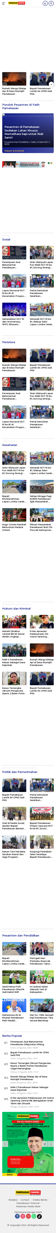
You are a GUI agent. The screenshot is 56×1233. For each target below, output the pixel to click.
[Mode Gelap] (45, 3)
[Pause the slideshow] (45, 1144)
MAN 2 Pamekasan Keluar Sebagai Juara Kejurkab (13, 662)
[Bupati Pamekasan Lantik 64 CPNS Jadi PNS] (42, 79)
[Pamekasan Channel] (16, 3)
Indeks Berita (40, 1200)
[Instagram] (22, 1216)
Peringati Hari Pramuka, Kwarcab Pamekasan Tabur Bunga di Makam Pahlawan (40, 961)
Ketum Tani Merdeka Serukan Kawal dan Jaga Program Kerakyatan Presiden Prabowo (13, 854)
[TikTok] (39, 1216)
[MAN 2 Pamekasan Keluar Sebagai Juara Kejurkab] (14, 650)
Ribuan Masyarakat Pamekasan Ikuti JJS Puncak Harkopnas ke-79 (41, 527)
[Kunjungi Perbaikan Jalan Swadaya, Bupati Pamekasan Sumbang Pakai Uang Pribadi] (42, 842)
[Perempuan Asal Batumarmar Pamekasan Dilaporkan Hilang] (14, 252)
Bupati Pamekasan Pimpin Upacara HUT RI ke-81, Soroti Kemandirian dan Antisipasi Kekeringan (41, 826)
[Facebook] (17, 1216)
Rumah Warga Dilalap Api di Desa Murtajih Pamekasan (14, 91)
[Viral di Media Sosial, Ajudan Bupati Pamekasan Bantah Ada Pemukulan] (14, 813)
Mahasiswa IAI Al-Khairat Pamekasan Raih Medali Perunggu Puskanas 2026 (13, 1018)
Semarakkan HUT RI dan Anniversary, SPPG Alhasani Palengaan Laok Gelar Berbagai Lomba (13, 322)
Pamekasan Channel (28, 1203)
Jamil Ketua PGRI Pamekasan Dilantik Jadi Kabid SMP (13, 989)
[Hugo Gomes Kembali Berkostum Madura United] (14, 515)
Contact (25, 1200)
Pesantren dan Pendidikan (16, 142)
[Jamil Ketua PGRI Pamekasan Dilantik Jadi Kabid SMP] (14, 977)
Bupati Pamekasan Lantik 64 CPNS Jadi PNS (41, 91)
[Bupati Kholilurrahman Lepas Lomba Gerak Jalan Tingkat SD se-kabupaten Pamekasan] (14, 486)
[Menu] (4, 3)
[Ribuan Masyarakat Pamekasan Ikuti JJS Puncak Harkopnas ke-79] (42, 515)
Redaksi (13, 1200)
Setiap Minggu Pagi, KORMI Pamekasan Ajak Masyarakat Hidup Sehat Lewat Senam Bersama (41, 499)
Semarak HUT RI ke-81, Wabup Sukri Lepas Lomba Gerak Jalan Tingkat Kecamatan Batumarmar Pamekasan (41, 322)
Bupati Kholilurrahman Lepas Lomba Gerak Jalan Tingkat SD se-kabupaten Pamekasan (13, 499)
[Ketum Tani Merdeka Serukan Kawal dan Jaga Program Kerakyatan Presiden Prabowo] (14, 842)
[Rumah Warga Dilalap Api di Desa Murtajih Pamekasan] (14, 79)
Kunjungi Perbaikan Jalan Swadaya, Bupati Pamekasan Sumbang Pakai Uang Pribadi (41, 854)
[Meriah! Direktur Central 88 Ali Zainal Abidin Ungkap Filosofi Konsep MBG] (14, 621)
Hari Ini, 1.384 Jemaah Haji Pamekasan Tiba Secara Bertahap (42, 1018)
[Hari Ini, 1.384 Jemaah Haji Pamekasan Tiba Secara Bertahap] (42, 1005)
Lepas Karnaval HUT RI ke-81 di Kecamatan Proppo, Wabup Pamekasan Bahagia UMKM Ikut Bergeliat (13, 293)
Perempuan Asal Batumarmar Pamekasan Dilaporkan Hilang (12, 265)
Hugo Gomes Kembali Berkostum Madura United (14, 527)
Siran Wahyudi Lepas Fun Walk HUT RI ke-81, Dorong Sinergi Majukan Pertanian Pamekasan (41, 265)
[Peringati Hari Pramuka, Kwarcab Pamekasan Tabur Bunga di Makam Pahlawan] (42, 949)
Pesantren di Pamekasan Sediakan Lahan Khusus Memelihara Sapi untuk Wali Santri (23, 132)
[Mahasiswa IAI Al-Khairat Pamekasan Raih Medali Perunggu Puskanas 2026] (14, 1005)
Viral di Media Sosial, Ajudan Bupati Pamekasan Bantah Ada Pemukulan (13, 826)
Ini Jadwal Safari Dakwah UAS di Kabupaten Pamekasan (39, 989)
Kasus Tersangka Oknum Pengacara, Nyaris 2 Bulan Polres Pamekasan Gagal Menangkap (14, 691)
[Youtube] (28, 1216)
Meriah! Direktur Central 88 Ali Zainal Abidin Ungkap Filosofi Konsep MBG (13, 634)
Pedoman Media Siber (28, 1206)
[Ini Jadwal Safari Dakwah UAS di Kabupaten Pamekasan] (42, 977)
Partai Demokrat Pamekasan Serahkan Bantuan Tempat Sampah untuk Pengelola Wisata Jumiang (39, 293)
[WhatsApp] (34, 1216)
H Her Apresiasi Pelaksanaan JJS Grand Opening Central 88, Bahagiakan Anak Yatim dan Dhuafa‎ (40, 634)
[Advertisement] (28, 41)
